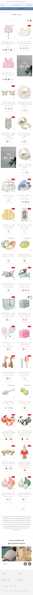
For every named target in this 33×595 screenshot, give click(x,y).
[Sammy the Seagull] (7, 141)
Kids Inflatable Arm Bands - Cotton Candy (8, 103)
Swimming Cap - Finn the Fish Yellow (8, 225)
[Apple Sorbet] (8, 200)
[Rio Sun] (10, 349)
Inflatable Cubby (8, 195)
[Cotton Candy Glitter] (11, 108)
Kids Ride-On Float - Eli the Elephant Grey (8, 284)
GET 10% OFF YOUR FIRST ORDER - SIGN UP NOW (16, 1)
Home (3, 12)
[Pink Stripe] (22, 110)
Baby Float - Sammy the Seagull (24, 196)
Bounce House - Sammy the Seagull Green (8, 314)
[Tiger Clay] (8, 108)
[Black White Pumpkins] (6, 439)
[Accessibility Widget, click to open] (30, 297)
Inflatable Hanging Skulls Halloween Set (8, 463)
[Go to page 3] (9, 507)
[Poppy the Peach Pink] (3, 50)
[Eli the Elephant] (26, 319)
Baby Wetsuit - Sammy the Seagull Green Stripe (8, 135)
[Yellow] (8, 231)
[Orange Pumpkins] (11, 439)
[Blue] (26, 202)
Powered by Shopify (23, 591)
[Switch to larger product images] (28, 20)
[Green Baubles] (7, 499)
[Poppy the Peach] (10, 319)
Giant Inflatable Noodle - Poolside (8, 255)
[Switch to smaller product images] (30, 20)
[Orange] (28, 202)
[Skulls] (8, 439)
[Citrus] (24, 261)
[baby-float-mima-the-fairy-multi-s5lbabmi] (21, 202)
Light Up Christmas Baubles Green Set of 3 (24, 494)
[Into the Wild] (10, 378)
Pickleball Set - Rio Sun (8, 343)
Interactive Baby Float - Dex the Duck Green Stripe (24, 166)
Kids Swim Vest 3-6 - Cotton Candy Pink (8, 73)
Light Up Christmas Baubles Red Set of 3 (8, 494)
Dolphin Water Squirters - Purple (8, 402)
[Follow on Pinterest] (11, 586)
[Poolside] (8, 261)
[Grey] (23, 202)
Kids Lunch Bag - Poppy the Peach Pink (24, 343)
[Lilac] (11, 408)
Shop (6, 12)
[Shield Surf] (24, 231)
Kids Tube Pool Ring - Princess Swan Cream (25, 42)
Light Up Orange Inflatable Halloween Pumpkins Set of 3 (8, 432)
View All (11, 12)
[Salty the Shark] (28, 48)
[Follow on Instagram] (6, 586)
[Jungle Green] (11, 50)
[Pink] (24, 110)
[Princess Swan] (26, 48)
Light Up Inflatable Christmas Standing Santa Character (24, 464)
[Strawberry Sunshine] (27, 141)
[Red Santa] (24, 470)
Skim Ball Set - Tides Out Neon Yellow (24, 402)
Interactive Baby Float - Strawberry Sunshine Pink (24, 104)
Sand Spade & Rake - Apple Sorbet (24, 373)
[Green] (27, 110)
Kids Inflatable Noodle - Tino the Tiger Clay (8, 373)
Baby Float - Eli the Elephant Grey (24, 284)
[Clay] (23, 48)
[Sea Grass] (7, 349)
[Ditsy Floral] (8, 50)
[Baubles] (10, 499)
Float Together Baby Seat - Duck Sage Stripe (24, 135)
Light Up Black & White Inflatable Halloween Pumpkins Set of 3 (24, 432)
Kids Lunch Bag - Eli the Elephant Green (24, 314)
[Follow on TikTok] (15, 586)
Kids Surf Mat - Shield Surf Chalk (24, 225)
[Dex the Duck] (24, 141)
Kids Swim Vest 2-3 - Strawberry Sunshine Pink (8, 43)
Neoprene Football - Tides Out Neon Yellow (24, 255)
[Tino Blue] (6, 50)
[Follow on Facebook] (2, 586)
